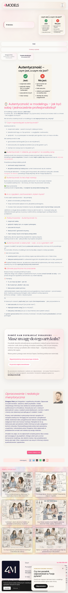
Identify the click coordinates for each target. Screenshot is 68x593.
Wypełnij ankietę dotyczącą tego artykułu (24, 359)
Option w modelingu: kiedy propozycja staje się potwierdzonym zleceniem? (51, 550)
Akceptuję (7, 588)
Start (27, 563)
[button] (30, 460)
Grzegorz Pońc (9, 55)
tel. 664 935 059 (62, 562)
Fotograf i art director (11, 173)
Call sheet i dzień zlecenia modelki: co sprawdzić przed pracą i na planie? (17, 523)
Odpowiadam (41, 586)
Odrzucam (15, 588)
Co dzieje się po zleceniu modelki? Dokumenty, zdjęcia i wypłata (51, 495)
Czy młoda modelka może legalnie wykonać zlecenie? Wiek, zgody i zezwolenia (50, 523)
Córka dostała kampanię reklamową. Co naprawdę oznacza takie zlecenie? (17, 495)
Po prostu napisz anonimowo (19, 364)
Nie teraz (51, 586)
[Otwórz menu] (62, 5)
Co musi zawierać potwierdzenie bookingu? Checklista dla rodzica (17, 550)
